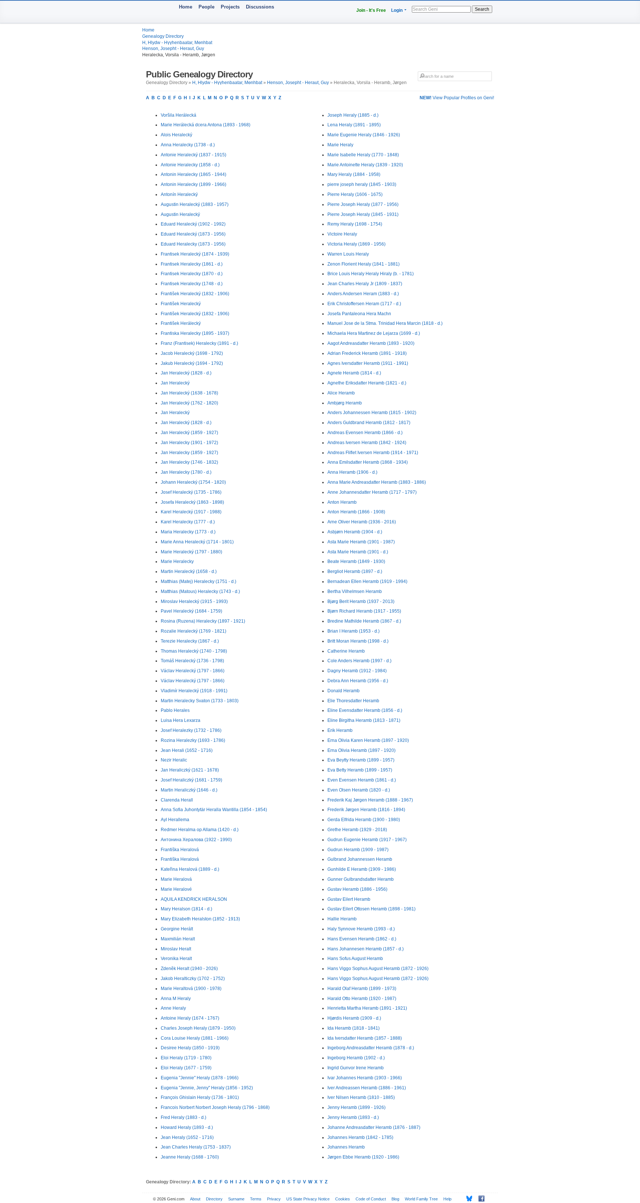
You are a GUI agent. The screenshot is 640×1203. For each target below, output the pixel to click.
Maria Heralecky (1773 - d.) (188, 531)
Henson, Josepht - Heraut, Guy (173, 48)
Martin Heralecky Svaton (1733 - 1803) (200, 700)
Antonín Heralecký (179, 194)
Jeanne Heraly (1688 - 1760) (190, 1157)
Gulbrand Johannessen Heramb (359, 859)
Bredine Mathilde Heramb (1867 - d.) (364, 621)
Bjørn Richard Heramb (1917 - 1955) (364, 611)
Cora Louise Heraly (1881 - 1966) (195, 1038)
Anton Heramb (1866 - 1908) (356, 511)
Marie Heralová (176, 879)
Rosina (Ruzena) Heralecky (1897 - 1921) (203, 621)
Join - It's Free (371, 10)
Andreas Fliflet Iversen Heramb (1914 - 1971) (372, 452)
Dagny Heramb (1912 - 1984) (357, 670)
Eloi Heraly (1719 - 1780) (186, 1057)
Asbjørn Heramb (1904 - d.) (354, 531)
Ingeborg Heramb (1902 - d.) (356, 1057)
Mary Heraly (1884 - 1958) (353, 174)
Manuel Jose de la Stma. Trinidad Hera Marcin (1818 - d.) (385, 323)
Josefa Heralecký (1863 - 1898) (192, 502)
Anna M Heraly (176, 998)
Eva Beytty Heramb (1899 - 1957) (360, 760)
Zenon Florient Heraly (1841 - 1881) (363, 264)
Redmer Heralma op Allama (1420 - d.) (200, 829)
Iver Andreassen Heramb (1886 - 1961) (366, 1087)
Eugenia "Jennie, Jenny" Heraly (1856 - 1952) (207, 1087)
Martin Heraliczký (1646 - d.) (189, 790)
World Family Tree (421, 1199)
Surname (236, 1199)
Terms (255, 1199)
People (206, 7)
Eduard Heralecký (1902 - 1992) (193, 224)
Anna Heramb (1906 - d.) (352, 472)
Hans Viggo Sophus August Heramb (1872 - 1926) (378, 968)
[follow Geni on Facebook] (479, 1198)
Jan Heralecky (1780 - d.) (186, 472)
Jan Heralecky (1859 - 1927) (189, 452)
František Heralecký (181, 303)
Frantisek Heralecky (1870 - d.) (192, 273)
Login (397, 10)
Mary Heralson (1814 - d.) (186, 909)
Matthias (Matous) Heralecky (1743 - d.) (200, 591)
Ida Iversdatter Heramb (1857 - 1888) (364, 1038)
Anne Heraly (173, 1008)
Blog (395, 1199)
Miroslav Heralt (176, 949)
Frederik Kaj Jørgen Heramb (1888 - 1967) (370, 800)
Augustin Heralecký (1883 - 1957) (195, 204)
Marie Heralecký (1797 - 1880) (191, 551)
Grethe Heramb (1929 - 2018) (357, 829)
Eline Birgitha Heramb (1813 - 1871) (363, 720)
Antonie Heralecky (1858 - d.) (190, 164)
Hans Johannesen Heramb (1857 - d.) (365, 949)
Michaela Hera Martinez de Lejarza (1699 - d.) (373, 333)
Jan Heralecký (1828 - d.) (186, 373)
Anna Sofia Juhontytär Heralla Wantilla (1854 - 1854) (214, 809)
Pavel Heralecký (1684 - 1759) (191, 611)
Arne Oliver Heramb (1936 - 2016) (361, 521)
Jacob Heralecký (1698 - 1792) (192, 353)
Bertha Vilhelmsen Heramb (354, 591)
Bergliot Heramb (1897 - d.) (354, 571)
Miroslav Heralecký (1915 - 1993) (194, 601)
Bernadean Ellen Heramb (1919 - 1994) (367, 581)
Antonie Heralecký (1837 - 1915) (193, 154)
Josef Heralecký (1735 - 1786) (191, 492)
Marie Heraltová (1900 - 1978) (191, 988)
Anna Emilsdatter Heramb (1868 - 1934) (367, 462)
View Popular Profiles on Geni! (457, 97)
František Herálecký (181, 323)
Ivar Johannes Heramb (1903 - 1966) (364, 1077)
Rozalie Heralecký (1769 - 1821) (193, 631)
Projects (230, 7)
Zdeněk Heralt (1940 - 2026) (189, 968)
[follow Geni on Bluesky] (467, 1198)
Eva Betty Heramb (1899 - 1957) (359, 770)
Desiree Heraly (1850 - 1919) (190, 1047)
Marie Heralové (176, 889)
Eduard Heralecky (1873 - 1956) (193, 244)
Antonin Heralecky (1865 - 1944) (193, 174)
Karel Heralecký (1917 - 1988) (191, 511)
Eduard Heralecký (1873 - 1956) (193, 234)
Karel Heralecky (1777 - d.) (188, 521)
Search (482, 9)
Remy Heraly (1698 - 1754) (354, 224)
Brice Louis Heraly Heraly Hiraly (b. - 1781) (370, 273)
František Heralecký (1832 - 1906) (195, 293)
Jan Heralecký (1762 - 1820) (189, 403)
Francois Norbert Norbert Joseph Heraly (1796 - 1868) (215, 1107)
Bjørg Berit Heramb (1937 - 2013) (360, 601)
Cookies (342, 1199)
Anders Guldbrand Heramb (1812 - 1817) (368, 422)
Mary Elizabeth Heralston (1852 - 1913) (200, 919)
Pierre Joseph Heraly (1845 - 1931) (363, 214)
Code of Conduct (371, 1199)
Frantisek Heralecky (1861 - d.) (192, 264)
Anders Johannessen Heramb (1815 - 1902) (371, 412)
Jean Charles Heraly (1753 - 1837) (196, 1147)
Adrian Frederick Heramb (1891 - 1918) (367, 353)
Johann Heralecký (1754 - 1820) (193, 482)
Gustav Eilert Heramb (348, 899)
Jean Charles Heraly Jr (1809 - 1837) (364, 283)
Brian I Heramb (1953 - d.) (353, 631)
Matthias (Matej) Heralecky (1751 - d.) (198, 581)
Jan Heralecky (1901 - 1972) (189, 442)
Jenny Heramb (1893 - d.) (353, 1117)
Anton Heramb (342, 502)
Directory (214, 1199)
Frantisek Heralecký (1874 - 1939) (195, 254)
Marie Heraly (340, 144)
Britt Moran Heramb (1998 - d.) (358, 641)
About (195, 1199)
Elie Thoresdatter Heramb (353, 700)
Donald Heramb (343, 690)
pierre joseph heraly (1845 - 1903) (361, 184)
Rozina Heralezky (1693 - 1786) (193, 740)
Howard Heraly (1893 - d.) (187, 1127)
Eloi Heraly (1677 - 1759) (186, 1067)
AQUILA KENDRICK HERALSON (194, 899)
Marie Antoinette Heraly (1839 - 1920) (365, 164)
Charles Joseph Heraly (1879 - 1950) (198, 1028)
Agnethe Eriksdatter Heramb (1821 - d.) (366, 383)
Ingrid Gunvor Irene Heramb (355, 1067)
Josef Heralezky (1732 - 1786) (191, 730)
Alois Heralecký (176, 134)
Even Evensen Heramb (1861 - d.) (361, 780)
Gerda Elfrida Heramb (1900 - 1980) (363, 819)
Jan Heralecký (175, 383)
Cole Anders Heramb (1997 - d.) (359, 660)
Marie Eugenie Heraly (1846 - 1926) (363, 134)
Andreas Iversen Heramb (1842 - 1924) (366, 442)
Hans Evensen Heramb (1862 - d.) (361, 939)
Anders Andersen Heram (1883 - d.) (363, 293)
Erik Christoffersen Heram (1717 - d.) (364, 303)
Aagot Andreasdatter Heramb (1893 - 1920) (370, 343)
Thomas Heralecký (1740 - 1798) (194, 651)
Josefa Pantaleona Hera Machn (359, 313)
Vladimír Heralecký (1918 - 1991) (194, 690)
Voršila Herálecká (178, 115)
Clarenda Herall (177, 800)
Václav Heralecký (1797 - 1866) (192, 670)
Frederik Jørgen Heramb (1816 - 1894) (366, 809)
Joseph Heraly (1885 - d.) (353, 115)
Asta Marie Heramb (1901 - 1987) (361, 541)
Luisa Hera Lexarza (180, 720)
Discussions (260, 7)
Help (447, 1199)
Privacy (274, 1199)
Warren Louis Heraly (348, 254)
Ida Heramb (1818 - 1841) (353, 1028)
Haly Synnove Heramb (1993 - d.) (361, 929)
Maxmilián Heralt (178, 939)
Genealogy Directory (163, 36)
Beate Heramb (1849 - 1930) (356, 561)
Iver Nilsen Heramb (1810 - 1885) (361, 1097)
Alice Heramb (341, 393)
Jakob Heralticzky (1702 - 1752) (193, 978)
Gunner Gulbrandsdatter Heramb (360, 879)
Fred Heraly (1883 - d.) (183, 1117)
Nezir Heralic (174, 760)
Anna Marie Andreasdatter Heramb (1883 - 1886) (376, 482)
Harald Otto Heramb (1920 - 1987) (361, 998)
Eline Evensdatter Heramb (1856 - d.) (364, 710)
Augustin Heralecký (180, 214)
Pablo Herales (175, 710)
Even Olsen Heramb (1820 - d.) (358, 790)
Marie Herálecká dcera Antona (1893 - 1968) (205, 124)
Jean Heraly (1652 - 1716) (187, 1137)
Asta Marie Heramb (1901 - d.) (357, 551)
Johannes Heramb (346, 1147)
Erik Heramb (340, 730)
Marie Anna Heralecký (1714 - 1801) (197, 541)
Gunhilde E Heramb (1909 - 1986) (361, 869)
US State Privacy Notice (308, 1199)
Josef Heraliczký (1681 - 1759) (191, 780)
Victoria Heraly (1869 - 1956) (356, 244)
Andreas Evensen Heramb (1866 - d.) (365, 432)
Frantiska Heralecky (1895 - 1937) (195, 333)
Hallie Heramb (342, 919)
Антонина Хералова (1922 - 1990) (196, 839)
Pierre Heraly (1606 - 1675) (355, 194)
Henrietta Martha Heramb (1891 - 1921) (367, 1008)
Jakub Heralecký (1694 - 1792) (192, 363)
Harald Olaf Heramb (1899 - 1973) (361, 988)
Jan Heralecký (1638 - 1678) (189, 393)
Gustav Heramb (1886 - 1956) (357, 889)
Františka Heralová (180, 849)
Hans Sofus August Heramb (355, 958)
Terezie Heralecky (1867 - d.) (190, 641)
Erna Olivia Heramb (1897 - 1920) (361, 750)
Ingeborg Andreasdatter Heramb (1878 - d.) (370, 1047)
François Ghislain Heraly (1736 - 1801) (200, 1097)
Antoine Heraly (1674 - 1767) (190, 1018)
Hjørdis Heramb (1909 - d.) (354, 1018)
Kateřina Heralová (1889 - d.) (190, 869)
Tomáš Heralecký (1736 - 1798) (192, 660)
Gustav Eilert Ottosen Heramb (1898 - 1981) (371, 909)
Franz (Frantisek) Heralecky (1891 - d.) (199, 343)
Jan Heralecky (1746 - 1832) (189, 462)
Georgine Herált (177, 929)
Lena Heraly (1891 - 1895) (354, 124)
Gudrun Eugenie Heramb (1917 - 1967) (367, 839)
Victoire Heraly (342, 234)
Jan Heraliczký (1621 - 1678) (190, 770)
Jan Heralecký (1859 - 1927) (189, 432)
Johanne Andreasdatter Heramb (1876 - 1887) (373, 1127)
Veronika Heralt (176, 958)
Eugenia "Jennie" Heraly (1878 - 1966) (200, 1077)
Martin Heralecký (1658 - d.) (189, 571)
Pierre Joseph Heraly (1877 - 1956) (363, 204)
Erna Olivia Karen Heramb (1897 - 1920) (368, 740)
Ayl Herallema (175, 819)
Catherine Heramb (346, 651)
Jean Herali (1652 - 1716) (187, 750)
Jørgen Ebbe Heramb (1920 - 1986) (363, 1157)
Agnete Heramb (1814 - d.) (354, 373)
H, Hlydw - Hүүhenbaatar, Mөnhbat (177, 42)
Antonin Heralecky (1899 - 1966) (193, 184)
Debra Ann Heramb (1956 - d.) (357, 680)
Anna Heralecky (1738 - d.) (188, 144)
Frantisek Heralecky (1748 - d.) (192, 283)
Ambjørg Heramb (344, 403)
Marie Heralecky (177, 561)
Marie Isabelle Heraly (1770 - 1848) (363, 154)
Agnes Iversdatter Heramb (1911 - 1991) (367, 363)
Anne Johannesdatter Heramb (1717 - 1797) (372, 492)
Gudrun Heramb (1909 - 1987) (358, 849)
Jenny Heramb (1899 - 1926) (356, 1107)
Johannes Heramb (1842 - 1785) (360, 1137)
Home (185, 7)
